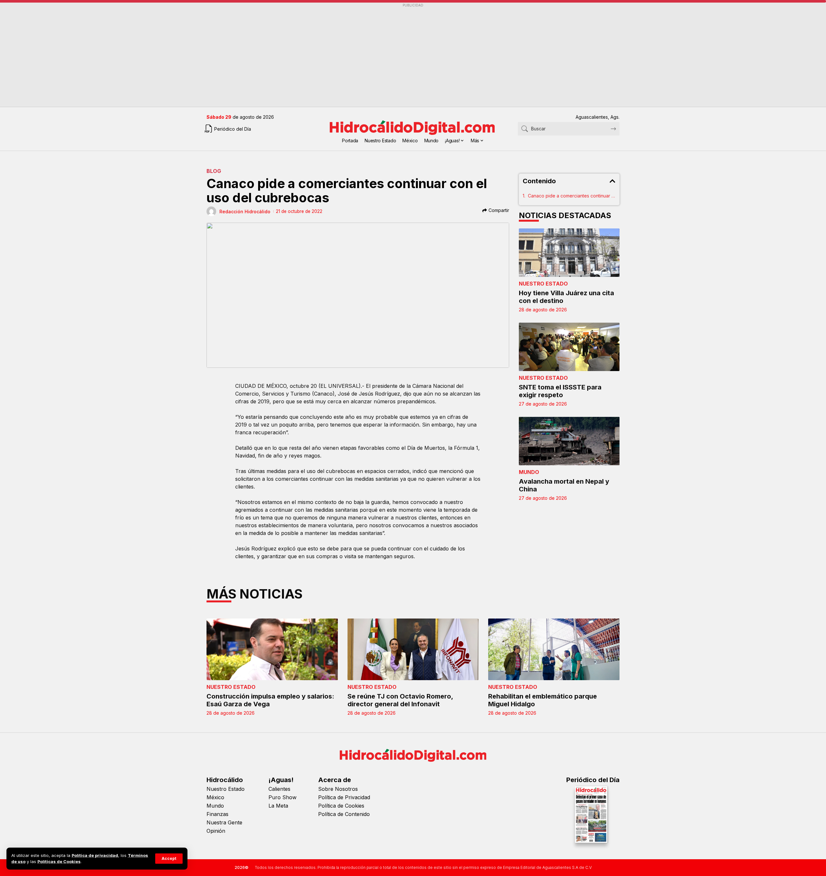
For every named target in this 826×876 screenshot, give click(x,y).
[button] (169, 858)
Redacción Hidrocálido (244, 211)
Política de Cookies (341, 805)
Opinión (215, 831)
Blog (213, 171)
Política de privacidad (95, 855)
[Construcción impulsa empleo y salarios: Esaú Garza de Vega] (272, 649)
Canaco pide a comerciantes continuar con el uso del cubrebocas (572, 195)
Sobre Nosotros (338, 789)
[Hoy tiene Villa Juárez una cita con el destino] (569, 252)
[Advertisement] (400, 55)
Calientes (279, 789)
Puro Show (282, 797)
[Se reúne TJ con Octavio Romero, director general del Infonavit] (413, 649)
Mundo (529, 472)
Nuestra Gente (224, 822)
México (215, 797)
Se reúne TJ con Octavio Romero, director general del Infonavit (400, 700)
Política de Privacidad (344, 797)
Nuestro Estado (543, 283)
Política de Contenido (344, 814)
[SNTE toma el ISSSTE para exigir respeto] (569, 347)
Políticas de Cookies (59, 861)
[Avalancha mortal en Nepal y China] (569, 441)
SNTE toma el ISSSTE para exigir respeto (560, 391)
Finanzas (217, 814)
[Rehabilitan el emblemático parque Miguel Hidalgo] (554, 649)
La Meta (278, 805)
